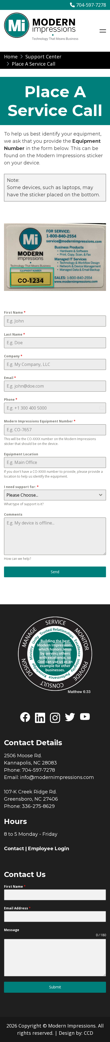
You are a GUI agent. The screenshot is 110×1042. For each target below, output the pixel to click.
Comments (13, 514)
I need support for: (21, 487)
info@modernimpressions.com (57, 777)
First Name (15, 312)
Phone (10, 399)
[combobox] (55, 495)
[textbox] (50, 495)
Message (11, 930)
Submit (55, 986)
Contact (14, 849)
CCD (88, 1033)
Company (13, 356)
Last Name (14, 334)
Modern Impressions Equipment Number (40, 421)
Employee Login (48, 849)
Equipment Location (21, 454)
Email (10, 378)
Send (55, 571)
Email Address (17, 908)
